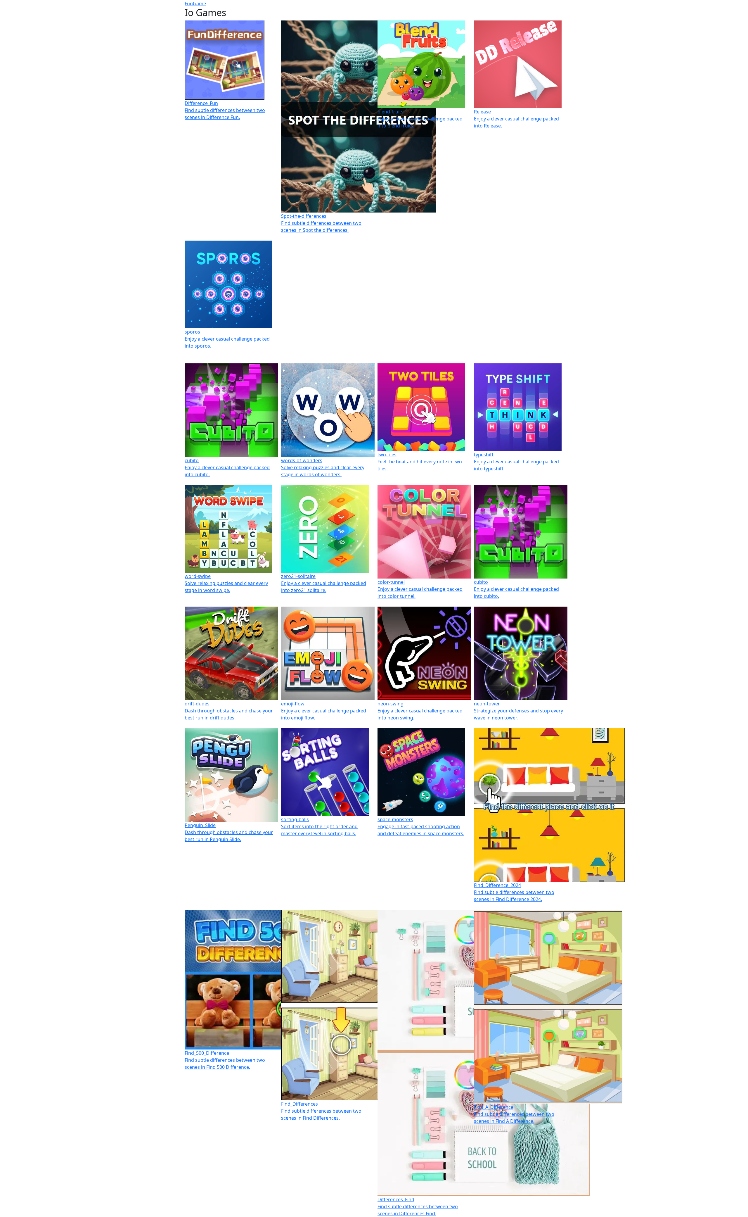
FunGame (195, 3)
